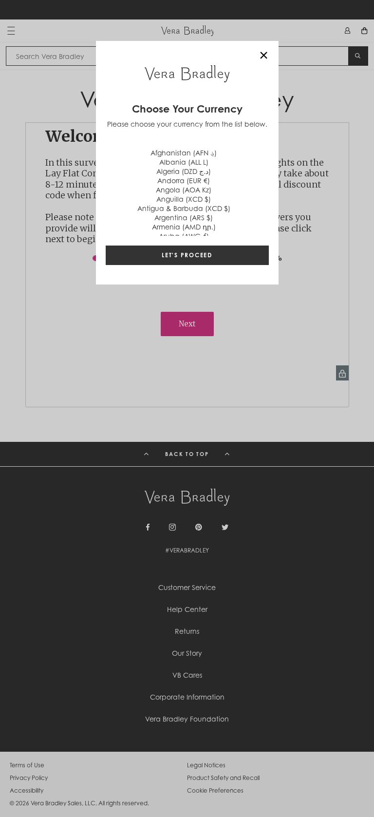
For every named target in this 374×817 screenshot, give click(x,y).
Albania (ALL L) (183, 162)
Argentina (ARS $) (183, 217)
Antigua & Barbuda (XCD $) (183, 208)
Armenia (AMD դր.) (184, 227)
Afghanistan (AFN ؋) (183, 153)
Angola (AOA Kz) (183, 190)
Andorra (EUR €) (183, 180)
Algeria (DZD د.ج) (183, 171)
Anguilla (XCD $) (183, 199)
